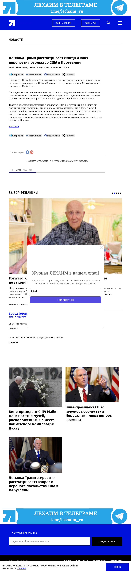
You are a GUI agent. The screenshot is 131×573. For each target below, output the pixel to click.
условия (21, 568)
